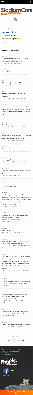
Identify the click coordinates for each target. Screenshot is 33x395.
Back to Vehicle (7, 29)
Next (22, 341)
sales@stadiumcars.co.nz (7, 354)
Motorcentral (21, 393)
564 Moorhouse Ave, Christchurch (11, 350)
